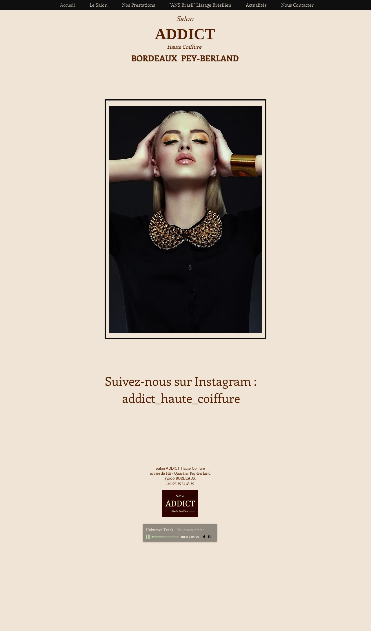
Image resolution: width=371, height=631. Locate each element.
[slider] (211, 536)
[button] (138, 5)
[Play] (148, 536)
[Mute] (205, 536)
